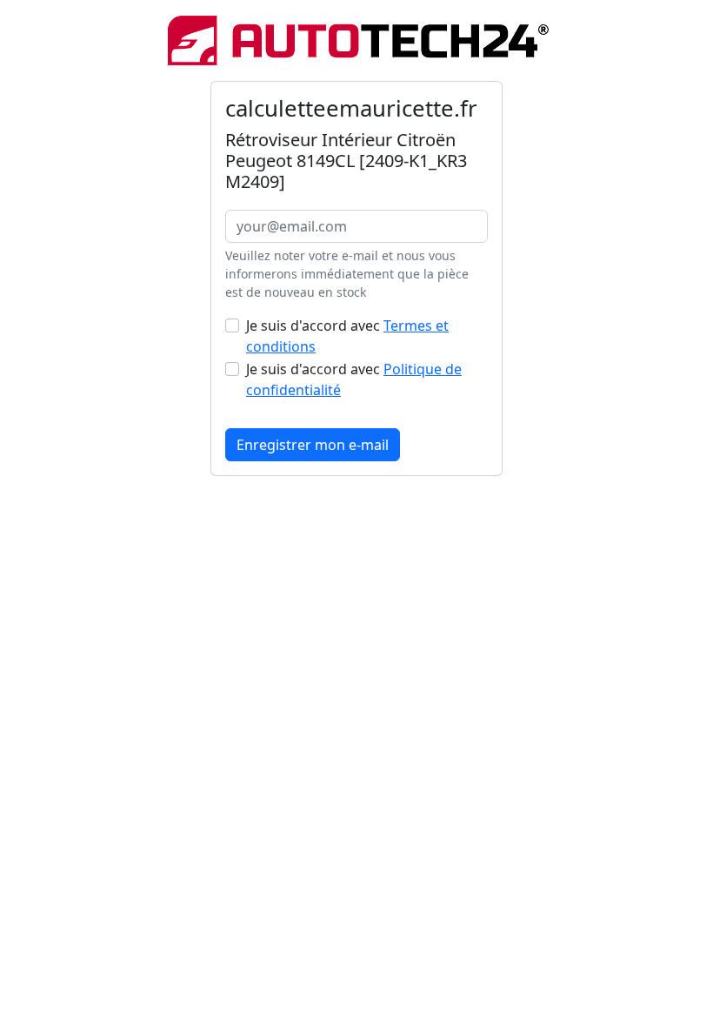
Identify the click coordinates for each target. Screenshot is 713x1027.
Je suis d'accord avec (347, 336)
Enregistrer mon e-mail (313, 444)
